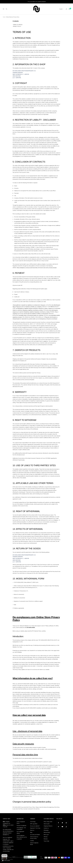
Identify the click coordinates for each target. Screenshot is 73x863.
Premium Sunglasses (21, 825)
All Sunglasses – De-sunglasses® (21, 828)
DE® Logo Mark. (34, 823)
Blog (31, 832)
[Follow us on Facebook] (58, 823)
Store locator (47, 823)
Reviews (46, 838)
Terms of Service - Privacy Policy (34, 837)
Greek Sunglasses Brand (21, 822)
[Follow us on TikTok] (66, 827)
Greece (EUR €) (6, 857)
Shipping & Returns (48, 826)
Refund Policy (47, 832)
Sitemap (45, 836)
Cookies (32, 840)
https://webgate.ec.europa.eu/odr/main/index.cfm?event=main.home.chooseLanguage (37, 267)
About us (32, 830)
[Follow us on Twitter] (62, 823)
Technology (33, 821)
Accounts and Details (35, 834)
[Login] (66, 9)
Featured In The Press (35, 828)
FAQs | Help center (48, 821)
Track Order (46, 841)
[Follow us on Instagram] (66, 823)
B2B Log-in (46, 834)
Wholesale (46, 830)
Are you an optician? (34, 826)
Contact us (46, 828)
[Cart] (69, 9)
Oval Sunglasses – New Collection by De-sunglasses (22, 837)
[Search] (6, 9)
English (61, 9)
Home (4, 17)
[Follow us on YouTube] (62, 827)
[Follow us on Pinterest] (58, 827)
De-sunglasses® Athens (20, 832)
